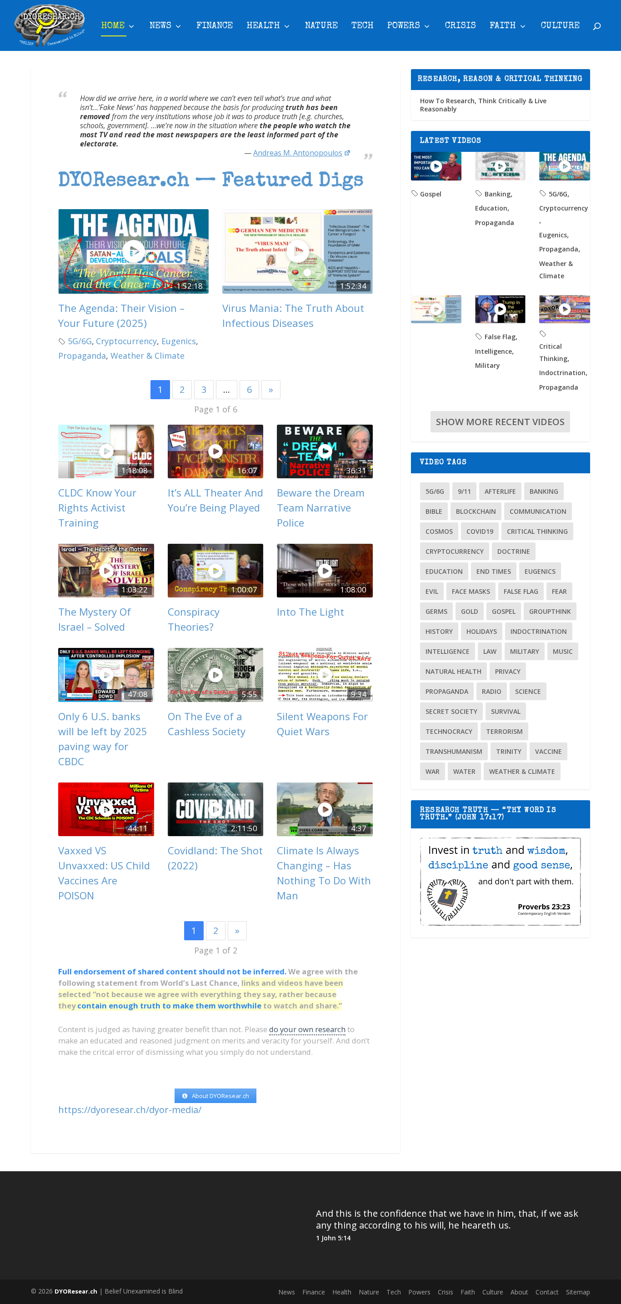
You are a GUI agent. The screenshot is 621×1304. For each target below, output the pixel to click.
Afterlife (500, 491)
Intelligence (493, 351)
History (439, 631)
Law (489, 651)
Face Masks (471, 591)
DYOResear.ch (76, 1291)
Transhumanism (454, 751)
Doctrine (513, 551)
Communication (538, 511)
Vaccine (548, 751)
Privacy (508, 671)
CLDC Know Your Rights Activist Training (97, 507)
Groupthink (550, 611)
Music (563, 651)
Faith (503, 27)
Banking (498, 194)
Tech (362, 27)
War (433, 771)
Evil (432, 591)
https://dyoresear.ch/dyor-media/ (129, 1109)
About (519, 1292)
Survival (506, 711)
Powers (403, 27)
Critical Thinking (537, 531)
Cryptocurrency (126, 341)
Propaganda (82, 355)
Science (528, 691)
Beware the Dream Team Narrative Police (321, 507)
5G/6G (80, 341)
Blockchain (476, 511)
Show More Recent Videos (500, 422)
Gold (469, 611)
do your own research (307, 1029)
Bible (434, 511)
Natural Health (453, 671)
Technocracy (449, 731)
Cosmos (439, 531)
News (160, 27)
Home (113, 27)
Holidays (481, 631)
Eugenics (178, 341)
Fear (559, 591)
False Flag (500, 336)
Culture (560, 27)
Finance (214, 27)
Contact (547, 1292)
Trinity (508, 751)
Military (487, 365)
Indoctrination (562, 372)
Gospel (430, 194)
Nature (321, 27)
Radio (491, 691)
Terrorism (504, 731)
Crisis (460, 27)
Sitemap (578, 1292)
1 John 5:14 (333, 1238)
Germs (436, 611)
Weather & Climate (147, 355)
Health (263, 27)
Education (491, 208)
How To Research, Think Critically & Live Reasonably (483, 104)
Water (464, 771)
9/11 (464, 491)
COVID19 (479, 531)
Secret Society (451, 711)
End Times (493, 571)
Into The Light (310, 611)
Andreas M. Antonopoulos (297, 153)
